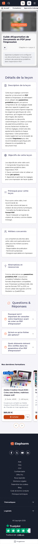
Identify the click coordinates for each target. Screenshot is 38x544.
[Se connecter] (29, 3)
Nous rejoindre (19, 478)
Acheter (15, 417)
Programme (21, 541)
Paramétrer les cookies (19, 484)
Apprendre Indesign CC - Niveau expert (30, 8)
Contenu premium (19, 25)
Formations (17, 8)
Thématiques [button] (9, 502)
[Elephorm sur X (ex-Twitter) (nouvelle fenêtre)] (17, 453)
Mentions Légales (19, 481)
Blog (19, 488)
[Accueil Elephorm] (20, 444)
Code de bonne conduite (19, 491)
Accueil (6, 8)
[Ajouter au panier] (27, 417)
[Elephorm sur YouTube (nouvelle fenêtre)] (22, 453)
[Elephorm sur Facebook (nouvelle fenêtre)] (11, 453)
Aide (19, 462)
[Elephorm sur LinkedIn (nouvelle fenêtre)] (28, 453)
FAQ (19, 465)
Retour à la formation (5, 48)
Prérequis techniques (20, 494)
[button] (16, 425)
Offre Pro (19, 475)
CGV (19, 468)
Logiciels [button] (8, 511)
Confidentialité (19, 471)
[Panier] (23, 3)
